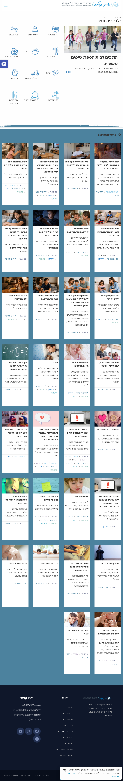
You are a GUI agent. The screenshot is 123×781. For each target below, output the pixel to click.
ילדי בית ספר (67, 731)
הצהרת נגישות (11, 775)
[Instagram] (28, 731)
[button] (4, 64)
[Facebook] (37, 731)
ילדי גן (70, 725)
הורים (70, 743)
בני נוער (69, 737)
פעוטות (69, 719)
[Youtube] (20, 731)
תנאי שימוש (26, 775)
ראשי (119, 17)
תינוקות (69, 713)
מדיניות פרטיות (41, 775)
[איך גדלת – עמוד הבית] (91, 4)
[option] (92, 51)
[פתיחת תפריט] (5, 5)
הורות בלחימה (66, 755)
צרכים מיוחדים (66, 749)
